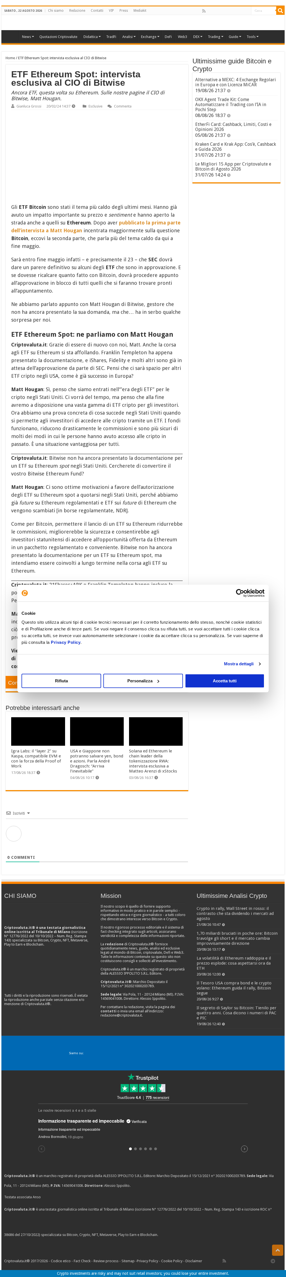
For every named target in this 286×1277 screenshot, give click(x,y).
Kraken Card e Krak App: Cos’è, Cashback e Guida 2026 (235, 147)
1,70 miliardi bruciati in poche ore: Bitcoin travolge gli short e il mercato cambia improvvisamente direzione (237, 938)
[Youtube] (234, 11)
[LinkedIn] (228, 11)
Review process (106, 1261)
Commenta (123, 106)
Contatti (97, 11)
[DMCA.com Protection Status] (201, 1235)
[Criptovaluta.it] (11, 36)
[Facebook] (209, 11)
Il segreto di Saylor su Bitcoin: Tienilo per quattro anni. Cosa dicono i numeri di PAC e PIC (237, 1012)
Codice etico (61, 1261)
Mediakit (140, 11)
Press (124, 11)
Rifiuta (61, 680)
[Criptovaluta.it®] (143, 22)
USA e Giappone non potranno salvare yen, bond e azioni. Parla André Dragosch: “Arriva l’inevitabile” (96, 761)
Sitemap (128, 1261)
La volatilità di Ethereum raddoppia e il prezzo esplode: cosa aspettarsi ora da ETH (234, 963)
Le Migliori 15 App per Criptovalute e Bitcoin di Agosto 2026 (233, 166)
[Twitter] (215, 11)
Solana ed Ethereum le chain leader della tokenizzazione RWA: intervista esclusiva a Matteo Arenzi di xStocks (153, 761)
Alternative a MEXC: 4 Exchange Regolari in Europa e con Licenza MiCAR (235, 82)
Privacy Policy (65, 642)
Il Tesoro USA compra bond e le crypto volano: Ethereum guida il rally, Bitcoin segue (234, 988)
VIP (111, 11)
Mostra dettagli (239, 663)
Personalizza (139, 680)
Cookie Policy (171, 1261)
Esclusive (96, 106)
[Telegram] (274, 1260)
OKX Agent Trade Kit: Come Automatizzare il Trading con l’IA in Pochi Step (230, 104)
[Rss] (204, 11)
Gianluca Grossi (28, 106)
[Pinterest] (222, 11)
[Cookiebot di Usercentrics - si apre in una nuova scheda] (240, 593)
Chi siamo (56, 11)
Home (10, 58)
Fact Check (82, 1261)
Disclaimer (193, 1261)
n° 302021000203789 (228, 1176)
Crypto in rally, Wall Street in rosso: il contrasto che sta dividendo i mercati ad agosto (235, 913)
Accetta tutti (225, 680)
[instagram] (240, 11)
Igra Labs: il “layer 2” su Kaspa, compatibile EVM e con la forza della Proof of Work (36, 758)
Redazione (77, 11)
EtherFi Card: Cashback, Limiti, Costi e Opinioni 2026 (233, 127)
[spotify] (246, 11)
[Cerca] (280, 10)
